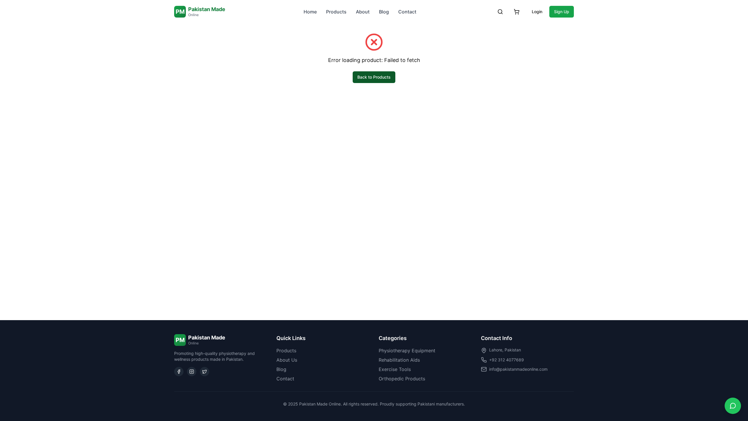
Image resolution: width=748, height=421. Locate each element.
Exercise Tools (395, 369)
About (363, 12)
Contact (407, 12)
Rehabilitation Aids (399, 360)
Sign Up (561, 11)
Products (336, 12)
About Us (286, 360)
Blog (384, 12)
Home (310, 12)
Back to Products (374, 77)
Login (537, 11)
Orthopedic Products (402, 379)
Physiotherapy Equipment (407, 350)
